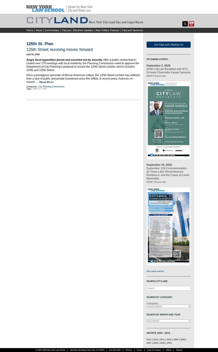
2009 (176, 339)
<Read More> (46, 82)
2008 (182, 339)
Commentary (51, 30)
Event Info (160, 76)
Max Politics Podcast (107, 30)
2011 (162, 339)
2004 (169, 343)
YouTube (191, 24)
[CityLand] (59, 6)
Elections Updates (83, 30)
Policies (179, 350)
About (39, 30)
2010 (169, 339)
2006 (155, 343)
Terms (139, 350)
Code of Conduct (154, 350)
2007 (148, 343)
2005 (162, 343)
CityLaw (66, 30)
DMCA (168, 350)
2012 (155, 339)
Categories (152, 303)
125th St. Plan (40, 88)
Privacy (129, 350)
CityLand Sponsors (132, 30)
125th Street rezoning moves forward (59, 49)
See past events (155, 271)
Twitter (185, 24)
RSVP (149, 76)
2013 (148, 339)
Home (29, 30)
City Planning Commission (51, 86)
